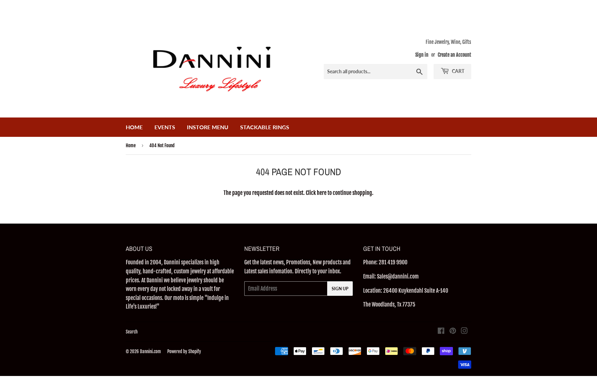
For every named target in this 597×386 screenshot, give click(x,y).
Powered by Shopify (184, 351)
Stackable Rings (264, 127)
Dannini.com (150, 351)
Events (164, 127)
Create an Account (454, 55)
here (321, 192)
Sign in (421, 55)
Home (134, 127)
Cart (457, 71)
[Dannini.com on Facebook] (441, 331)
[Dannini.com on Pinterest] (452, 331)
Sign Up (340, 288)
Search (132, 332)
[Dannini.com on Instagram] (464, 331)
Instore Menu (207, 127)
